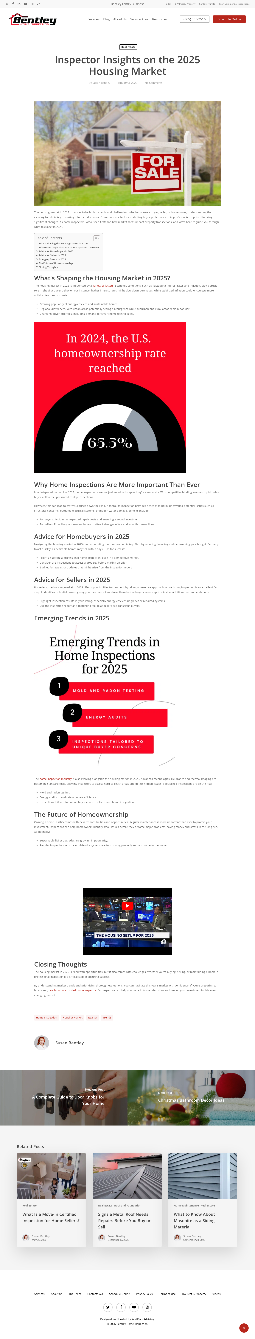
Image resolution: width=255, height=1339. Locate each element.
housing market (73, 1017)
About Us (56, 1294)
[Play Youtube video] (127, 905)
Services (39, 1294)
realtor (92, 1017)
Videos (216, 1294)
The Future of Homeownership (56, 263)
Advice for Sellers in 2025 (52, 255)
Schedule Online (119, 1294)
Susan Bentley (101, 83)
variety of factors (103, 285)
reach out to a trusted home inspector (72, 990)
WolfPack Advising (143, 1319)
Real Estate (128, 47)
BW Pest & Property (194, 1294)
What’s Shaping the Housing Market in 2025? (63, 243)
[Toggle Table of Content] (95, 238)
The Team (75, 1294)
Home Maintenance (186, 1205)
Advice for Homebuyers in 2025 (56, 251)
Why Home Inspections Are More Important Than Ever (69, 247)
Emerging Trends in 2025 (52, 259)
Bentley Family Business (127, 4)
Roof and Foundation (127, 1205)
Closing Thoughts (48, 267)
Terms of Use (167, 1294)
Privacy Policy (144, 1294)
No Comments (154, 83)
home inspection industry (56, 779)
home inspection (46, 1017)
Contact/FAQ (95, 1294)
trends (107, 1017)
